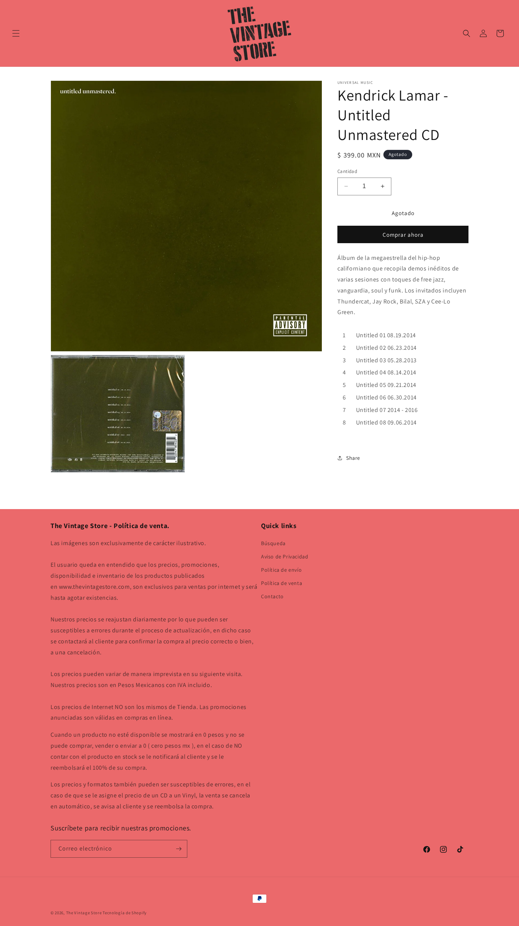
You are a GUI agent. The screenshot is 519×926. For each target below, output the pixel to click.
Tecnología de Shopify (125, 912)
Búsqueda (273, 543)
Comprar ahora (403, 234)
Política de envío (281, 569)
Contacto (272, 596)
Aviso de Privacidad (284, 556)
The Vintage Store (84, 912)
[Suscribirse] (178, 849)
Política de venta (281, 583)
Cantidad (347, 171)
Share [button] (353, 457)
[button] (16, 33)
